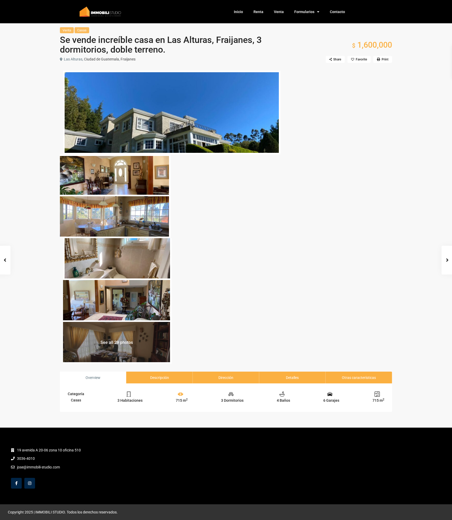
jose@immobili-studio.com (38, 467)
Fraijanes (128, 59)
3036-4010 (26, 458)
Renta (258, 12)
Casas (82, 30)
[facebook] (16, 483)
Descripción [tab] (159, 378)
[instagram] (29, 483)
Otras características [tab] (359, 378)
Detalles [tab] (292, 378)
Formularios (304, 12)
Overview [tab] (93, 378)
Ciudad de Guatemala (101, 59)
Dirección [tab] (225, 378)
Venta (279, 12)
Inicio (238, 12)
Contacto (337, 12)
